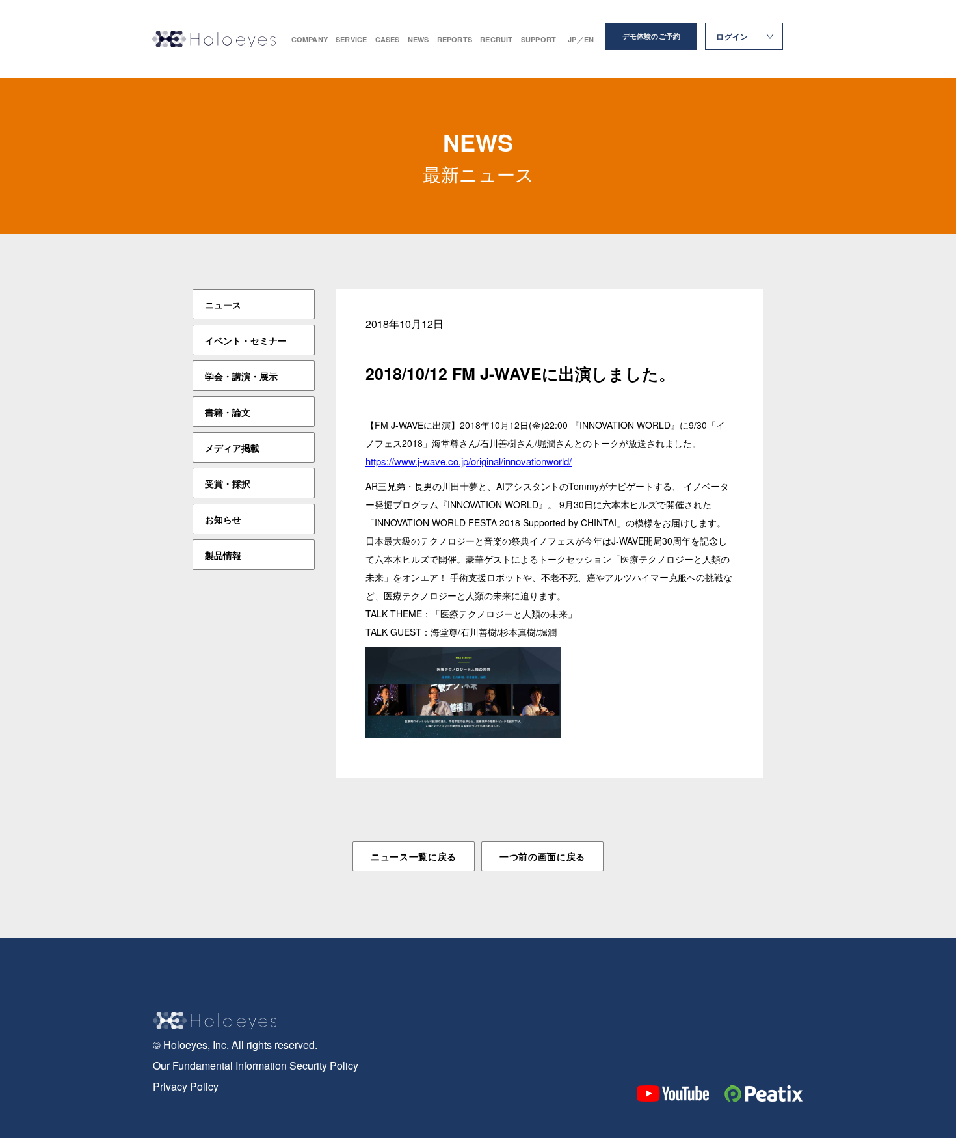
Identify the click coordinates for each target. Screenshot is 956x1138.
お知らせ (223, 519)
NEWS (418, 39)
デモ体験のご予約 (651, 36)
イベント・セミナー (246, 340)
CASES (387, 39)
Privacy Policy (186, 1086)
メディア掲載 (232, 447)
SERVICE (351, 39)
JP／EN (581, 39)
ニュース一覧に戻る (414, 856)
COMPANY (309, 39)
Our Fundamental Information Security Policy (255, 1065)
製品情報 (223, 555)
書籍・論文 (227, 411)
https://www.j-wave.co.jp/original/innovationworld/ (468, 461)
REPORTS (455, 39)
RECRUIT (496, 39)
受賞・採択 (227, 483)
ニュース (223, 304)
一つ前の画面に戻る (542, 856)
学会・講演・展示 (241, 376)
